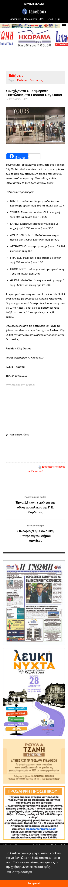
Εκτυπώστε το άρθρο (53, 466)
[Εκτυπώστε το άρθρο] (39, 466)
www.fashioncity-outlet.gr (20, 384)
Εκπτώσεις (36, 80)
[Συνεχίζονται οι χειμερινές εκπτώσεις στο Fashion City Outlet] (35, 125)
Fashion (22, 80)
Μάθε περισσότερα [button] (19, 872)
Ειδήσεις (15, 76)
